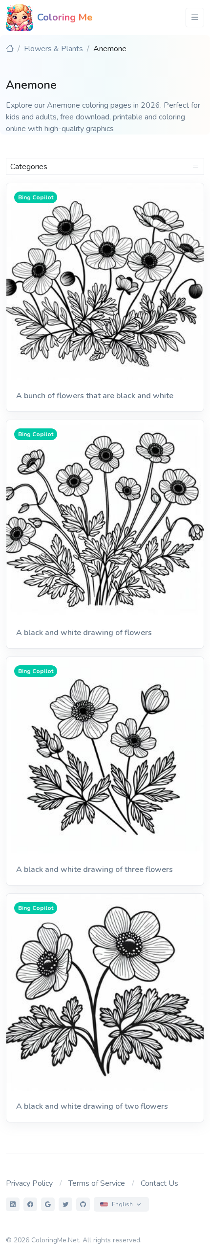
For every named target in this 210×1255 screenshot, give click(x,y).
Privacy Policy (29, 1183)
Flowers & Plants (53, 48)
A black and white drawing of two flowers (92, 1106)
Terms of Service (96, 1183)
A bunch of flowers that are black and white (94, 395)
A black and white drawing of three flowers (94, 869)
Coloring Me (64, 17)
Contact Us (159, 1183)
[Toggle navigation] (195, 17)
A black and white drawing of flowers (84, 632)
